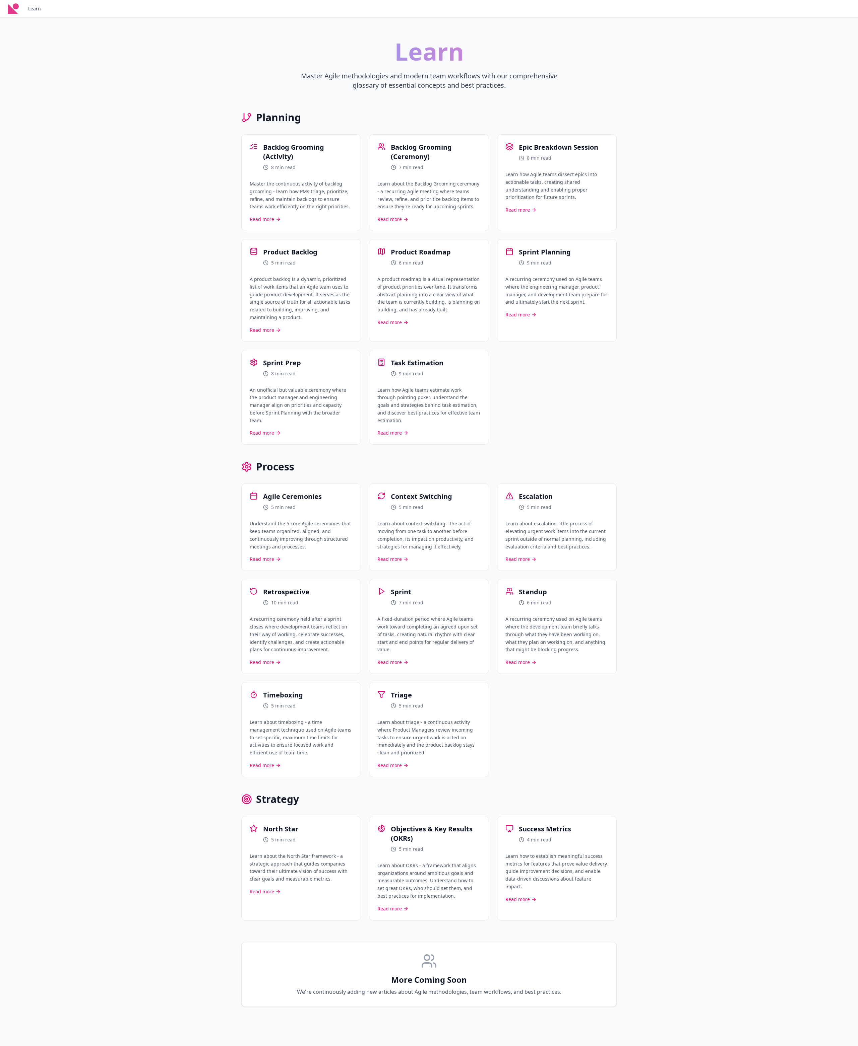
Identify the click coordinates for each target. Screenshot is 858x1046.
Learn (34, 8)
